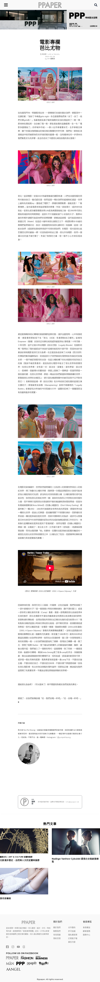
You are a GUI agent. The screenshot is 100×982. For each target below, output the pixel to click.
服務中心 (86, 935)
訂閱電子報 (72, 938)
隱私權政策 (72, 935)
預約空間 (57, 938)
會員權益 (86, 927)
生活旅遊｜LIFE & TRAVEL (50, 54)
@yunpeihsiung (64, 737)
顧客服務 (86, 931)
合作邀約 (71, 927)
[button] (96, 5)
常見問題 (57, 935)
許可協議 (71, 931)
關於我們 (57, 927)
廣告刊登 (71, 942)
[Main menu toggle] (5, 4)
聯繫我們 (57, 931)
